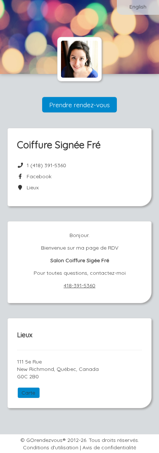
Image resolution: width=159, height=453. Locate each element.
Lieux (31, 187)
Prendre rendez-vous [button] (79, 105)
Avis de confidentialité (109, 447)
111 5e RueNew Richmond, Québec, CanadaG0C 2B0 (58, 369)
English (137, 6)
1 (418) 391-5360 (46, 165)
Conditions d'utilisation (50, 447)
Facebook (37, 176)
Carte (28, 392)
